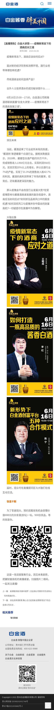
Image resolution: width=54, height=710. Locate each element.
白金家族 (30, 654)
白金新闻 (20, 654)
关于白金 (9, 654)
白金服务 (41, 654)
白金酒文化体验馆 (13, 658)
